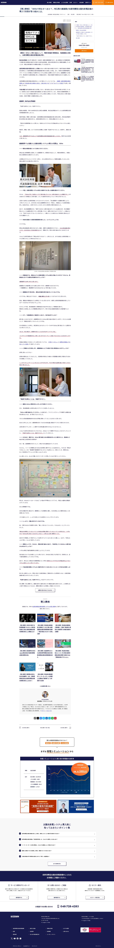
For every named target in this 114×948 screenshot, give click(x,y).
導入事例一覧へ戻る (45, 727)
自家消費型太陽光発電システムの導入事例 (44, 606)
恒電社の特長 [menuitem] (56, 2)
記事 (68, 14)
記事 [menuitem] (71, 2)
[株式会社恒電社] (3, 2)
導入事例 (72, 14)
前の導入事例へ (26, 727)
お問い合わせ (84, 50)
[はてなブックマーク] (49, 718)
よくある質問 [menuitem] (64, 2)
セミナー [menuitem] (75, 2)
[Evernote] (52, 718)
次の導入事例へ (64, 727)
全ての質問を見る (57, 863)
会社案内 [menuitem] (81, 2)
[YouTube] (15, 938)
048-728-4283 (84, 45)
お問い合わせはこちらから (45, 590)
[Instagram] (20, 938)
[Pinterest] (55, 718)
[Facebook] (41, 718)
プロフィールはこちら (46, 711)
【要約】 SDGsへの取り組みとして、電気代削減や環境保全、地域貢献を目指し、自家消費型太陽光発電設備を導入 (84, 26)
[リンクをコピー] (35, 718)
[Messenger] (43, 718)
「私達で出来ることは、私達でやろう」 (84, 36)
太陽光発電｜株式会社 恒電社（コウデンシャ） (57, 14)
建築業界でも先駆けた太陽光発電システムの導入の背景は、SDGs (84, 33)
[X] (12, 938)
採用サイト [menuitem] (88, 2)
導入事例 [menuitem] (49, 2)
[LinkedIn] (46, 718)
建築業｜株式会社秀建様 (81, 30)
